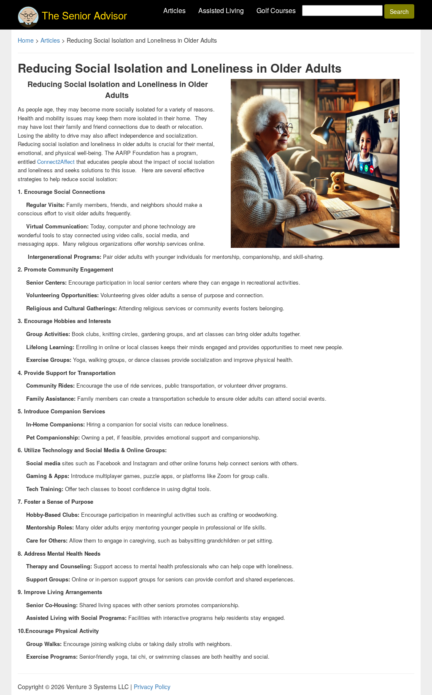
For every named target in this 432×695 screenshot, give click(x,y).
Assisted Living (221, 10)
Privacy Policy (152, 686)
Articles (174, 10)
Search (399, 11)
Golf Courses (276, 10)
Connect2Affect (56, 161)
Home (26, 40)
